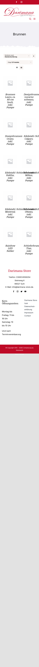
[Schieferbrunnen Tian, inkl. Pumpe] (29, 229)
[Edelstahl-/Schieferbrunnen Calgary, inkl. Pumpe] (29, 120)
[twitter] (21, 291)
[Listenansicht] (21, 67)
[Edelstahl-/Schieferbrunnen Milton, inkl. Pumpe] (29, 156)
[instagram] (17, 291)
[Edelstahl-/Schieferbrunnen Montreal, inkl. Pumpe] (10, 193)
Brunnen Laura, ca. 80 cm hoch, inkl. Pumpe (10, 101)
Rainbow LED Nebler (10, 248)
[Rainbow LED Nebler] (10, 229)
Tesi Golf (22, 354)
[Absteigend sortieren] (34, 56)
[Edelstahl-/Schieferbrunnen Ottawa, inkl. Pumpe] (29, 193)
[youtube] (25, 291)
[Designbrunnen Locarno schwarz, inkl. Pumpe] (29, 78)
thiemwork (19, 350)
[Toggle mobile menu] (34, 19)
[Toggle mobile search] (30, 19)
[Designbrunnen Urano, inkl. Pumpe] (10, 120)
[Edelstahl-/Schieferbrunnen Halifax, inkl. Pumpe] (10, 156)
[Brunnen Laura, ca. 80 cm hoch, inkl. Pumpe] (10, 78)
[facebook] (14, 291)
